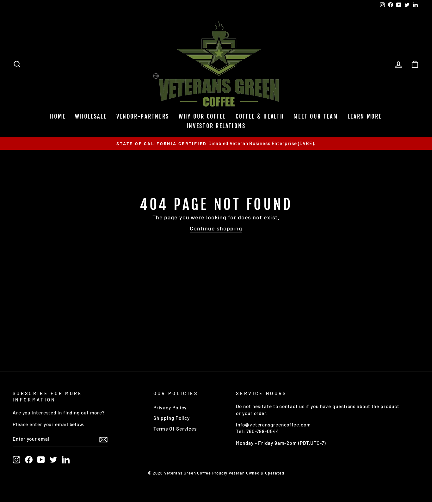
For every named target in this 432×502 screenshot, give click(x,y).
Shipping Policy (171, 418)
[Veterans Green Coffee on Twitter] (53, 459)
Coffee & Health (260, 116)
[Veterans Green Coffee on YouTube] (41, 459)
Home (57, 116)
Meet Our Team (315, 116)
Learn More (365, 116)
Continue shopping (216, 228)
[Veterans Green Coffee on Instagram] (16, 459)
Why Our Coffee (202, 116)
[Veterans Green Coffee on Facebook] (29, 459)
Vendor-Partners (143, 116)
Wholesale (91, 116)
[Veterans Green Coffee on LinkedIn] (66, 459)
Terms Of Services (175, 429)
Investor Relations (216, 125)
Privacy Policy (170, 407)
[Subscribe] (103, 439)
